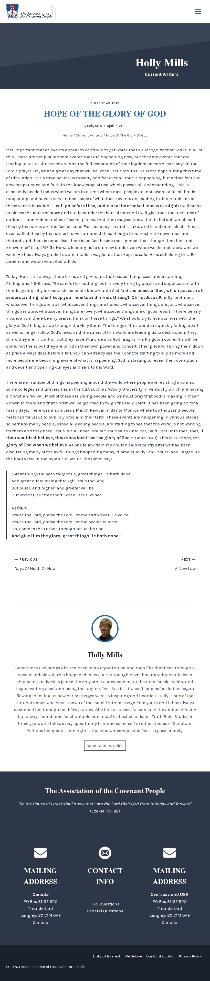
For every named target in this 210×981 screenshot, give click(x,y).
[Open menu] (198, 11)
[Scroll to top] (197, 965)
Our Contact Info (160, 956)
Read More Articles (105, 745)
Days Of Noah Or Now (35, 564)
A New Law (185, 564)
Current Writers (105, 103)
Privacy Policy (190, 956)
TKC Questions (105, 903)
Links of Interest (106, 956)
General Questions (105, 910)
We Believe (133, 956)
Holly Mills (94, 126)
